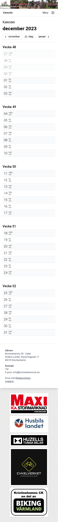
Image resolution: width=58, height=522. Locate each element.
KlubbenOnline (23, 378)
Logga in (9, 381)
